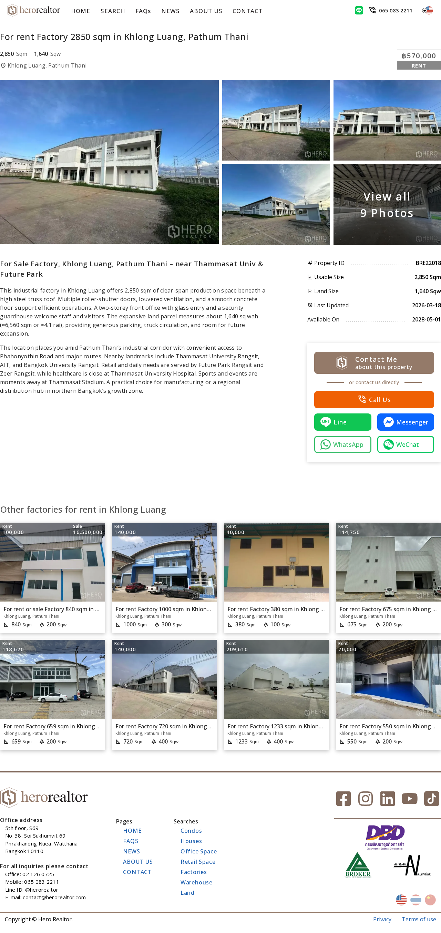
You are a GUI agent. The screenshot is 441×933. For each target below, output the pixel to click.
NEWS (170, 11)
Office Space (199, 851)
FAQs (143, 11)
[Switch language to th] (415, 899)
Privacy (382, 919)
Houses (191, 841)
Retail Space (198, 861)
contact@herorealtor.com (54, 897)
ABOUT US (206, 11)
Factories (194, 872)
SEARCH (113, 11)
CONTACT (248, 11)
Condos (191, 830)
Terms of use (419, 919)
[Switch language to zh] (430, 899)
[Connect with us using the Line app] (359, 10)
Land (188, 892)
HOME (80, 11)
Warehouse (197, 882)
